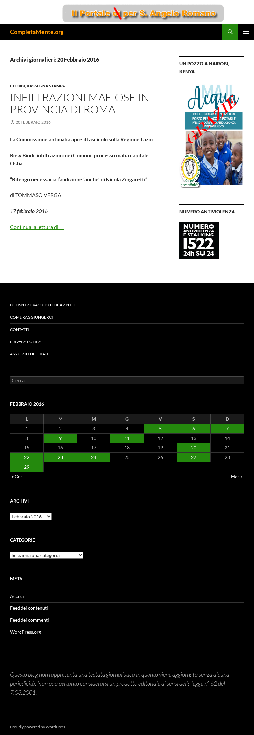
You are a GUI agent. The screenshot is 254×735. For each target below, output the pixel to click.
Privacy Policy (25, 341)
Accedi (17, 596)
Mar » (236, 476)
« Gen (17, 476)
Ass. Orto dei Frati (29, 353)
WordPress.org (25, 632)
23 (60, 457)
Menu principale (246, 32)
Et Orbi (17, 85)
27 (193, 457)
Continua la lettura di (37, 227)
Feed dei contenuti (29, 608)
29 (26, 467)
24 (93, 457)
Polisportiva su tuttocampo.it (43, 304)
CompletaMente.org (37, 31)
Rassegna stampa (46, 85)
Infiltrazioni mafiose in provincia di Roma (79, 103)
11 (127, 438)
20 (193, 447)
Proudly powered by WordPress (37, 726)
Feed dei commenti (29, 620)
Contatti (19, 329)
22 (26, 457)
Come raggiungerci (31, 317)
